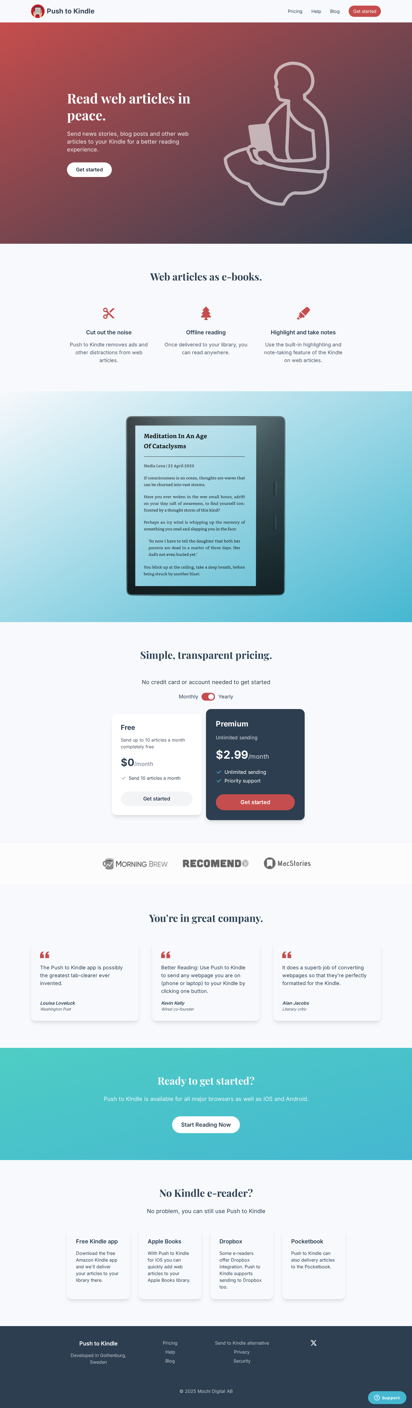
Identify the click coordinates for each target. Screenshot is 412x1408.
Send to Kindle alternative (242, 1343)
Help (316, 11)
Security (242, 1361)
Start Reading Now (206, 1124)
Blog (335, 11)
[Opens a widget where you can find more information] (387, 1398)
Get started (364, 11)
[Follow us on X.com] (313, 1343)
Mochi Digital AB (215, 1391)
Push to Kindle (70, 11)
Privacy (242, 1352)
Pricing (295, 11)
